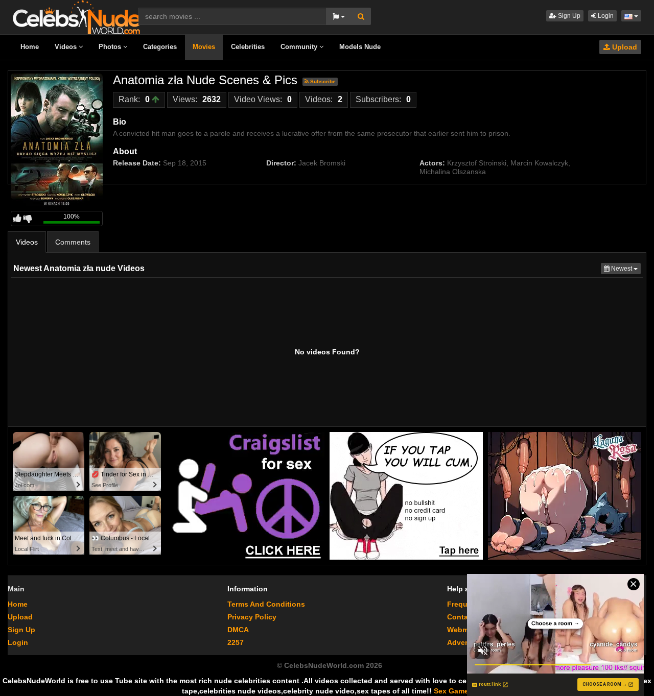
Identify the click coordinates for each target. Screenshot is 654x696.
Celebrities (248, 47)
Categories (160, 47)
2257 (235, 642)
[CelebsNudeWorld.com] (77, 16)
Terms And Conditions (266, 604)
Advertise (463, 642)
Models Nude (360, 47)
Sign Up (568, 15)
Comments (72, 242)
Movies (204, 47)
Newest (625, 268)
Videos (67, 47)
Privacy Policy (251, 617)
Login (605, 15)
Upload (623, 47)
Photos (111, 47)
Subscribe (322, 81)
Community (300, 47)
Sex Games (453, 691)
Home (29, 47)
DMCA (238, 630)
